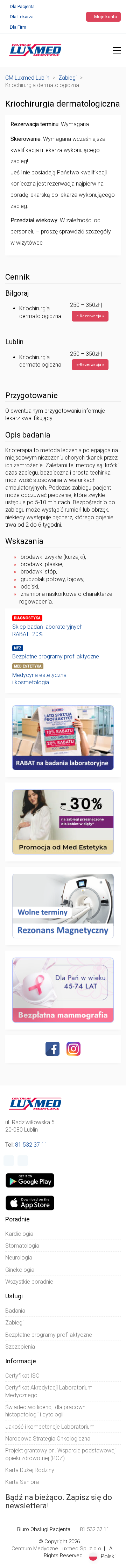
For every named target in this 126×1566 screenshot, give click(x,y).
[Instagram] (73, 1049)
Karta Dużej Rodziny (29, 1470)
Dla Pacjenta (22, 6)
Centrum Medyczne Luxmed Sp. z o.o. (57, 1548)
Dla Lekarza (22, 16)
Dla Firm (18, 27)
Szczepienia (20, 1346)
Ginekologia (19, 1269)
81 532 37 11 (31, 1144)
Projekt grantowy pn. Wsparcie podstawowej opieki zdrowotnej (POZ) (60, 1454)
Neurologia (18, 1257)
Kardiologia (19, 1234)
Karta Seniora (22, 1482)
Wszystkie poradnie (29, 1281)
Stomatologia (22, 1245)
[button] (117, 50)
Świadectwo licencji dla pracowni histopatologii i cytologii (45, 1411)
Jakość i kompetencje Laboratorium (49, 1426)
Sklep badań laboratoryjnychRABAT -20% (47, 630)
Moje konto (105, 16)
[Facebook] (52, 1049)
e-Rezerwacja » (90, 316)
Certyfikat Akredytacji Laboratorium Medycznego (48, 1391)
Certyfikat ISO (22, 1375)
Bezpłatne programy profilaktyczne (55, 656)
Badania (15, 1310)
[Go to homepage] (35, 50)
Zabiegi (14, 1322)
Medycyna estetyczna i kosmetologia (39, 679)
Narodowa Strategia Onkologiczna (47, 1438)
